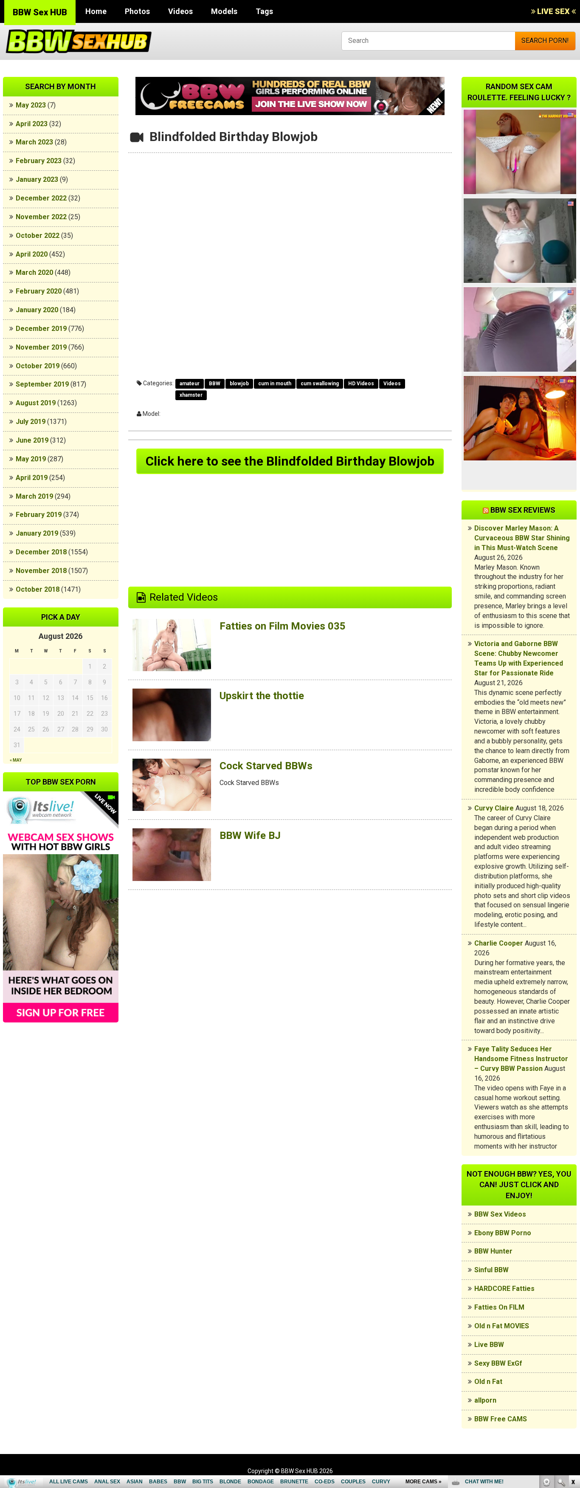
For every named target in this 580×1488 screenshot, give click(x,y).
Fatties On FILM (499, 1307)
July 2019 (30, 422)
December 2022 (41, 198)
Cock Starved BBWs (266, 766)
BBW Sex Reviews (522, 509)
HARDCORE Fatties (504, 1289)
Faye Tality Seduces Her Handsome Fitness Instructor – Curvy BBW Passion (521, 1059)
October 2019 (37, 366)
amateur (190, 384)
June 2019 (32, 440)
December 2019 (41, 329)
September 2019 (42, 384)
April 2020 (32, 254)
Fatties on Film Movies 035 (283, 626)
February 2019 (39, 515)
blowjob (239, 384)
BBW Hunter (493, 1251)
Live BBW (489, 1345)
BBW (214, 384)
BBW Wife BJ (250, 835)
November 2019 (41, 347)
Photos (137, 11)
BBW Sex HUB (40, 12)
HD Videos (361, 384)
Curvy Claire (494, 808)
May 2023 (31, 105)
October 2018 (37, 589)
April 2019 (32, 478)
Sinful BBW (491, 1270)
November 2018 (41, 571)
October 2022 (37, 236)
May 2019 (31, 459)
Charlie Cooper (498, 943)
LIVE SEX (553, 11)
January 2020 (37, 310)
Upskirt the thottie (262, 696)
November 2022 (41, 217)
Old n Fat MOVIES (501, 1326)
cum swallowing (320, 384)
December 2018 (41, 552)
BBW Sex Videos (500, 1214)
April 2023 (32, 124)
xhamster (191, 395)
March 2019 (34, 496)
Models (224, 11)
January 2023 (37, 179)
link (572, 1355)
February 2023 (39, 161)
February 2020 (39, 291)
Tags (264, 11)
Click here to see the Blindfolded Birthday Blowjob (290, 461)
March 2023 (34, 142)
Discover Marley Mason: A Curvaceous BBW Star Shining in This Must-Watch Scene (522, 538)
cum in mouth (274, 384)
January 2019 (37, 533)
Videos (180, 11)
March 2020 (34, 272)
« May (16, 760)
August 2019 (36, 403)
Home (96, 11)
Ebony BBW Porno (502, 1233)
